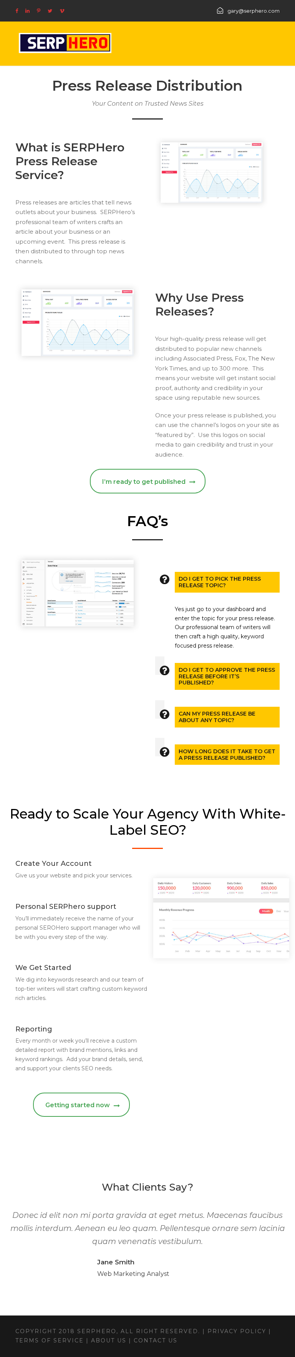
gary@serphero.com (253, 11)
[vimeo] (62, 11)
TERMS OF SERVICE (49, 1340)
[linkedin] (27, 11)
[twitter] (50, 11)
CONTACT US (154, 1340)
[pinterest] (38, 11)
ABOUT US (108, 1340)
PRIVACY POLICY (237, 1331)
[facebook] (16, 11)
